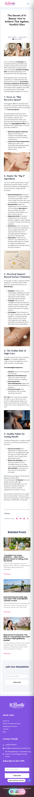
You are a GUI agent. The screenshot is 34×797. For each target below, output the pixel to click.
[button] (17, 518)
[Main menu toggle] (28, 3)
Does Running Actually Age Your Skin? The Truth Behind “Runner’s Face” (16, 599)
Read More (7, 573)
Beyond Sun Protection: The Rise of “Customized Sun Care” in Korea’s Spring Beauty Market (17, 637)
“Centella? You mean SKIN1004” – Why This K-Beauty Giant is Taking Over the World (16, 558)
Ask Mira (19, 791)
